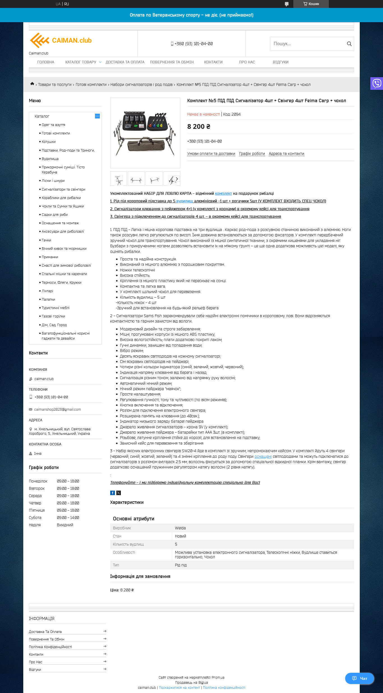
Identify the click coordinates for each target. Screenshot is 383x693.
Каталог (42, 116)
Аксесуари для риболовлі (63, 231)
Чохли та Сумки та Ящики (63, 206)
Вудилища (50, 159)
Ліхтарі (47, 291)
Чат (363, 678)
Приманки (50, 257)
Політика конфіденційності (50, 647)
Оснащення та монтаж (60, 223)
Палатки (48, 299)
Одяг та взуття (53, 125)
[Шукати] (349, 44)
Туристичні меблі (56, 308)
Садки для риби (55, 214)
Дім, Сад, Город (54, 325)
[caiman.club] (61, 41)
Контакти (213, 62)
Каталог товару (80, 62)
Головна (45, 62)
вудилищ (184, 201)
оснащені (263, 456)
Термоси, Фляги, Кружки (61, 282)
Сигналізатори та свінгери (63, 189)
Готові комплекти (91, 84)
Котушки (49, 141)
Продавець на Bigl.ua (191, 682)
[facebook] (112, 493)
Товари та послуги (54, 84)
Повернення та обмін (172, 62)
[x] (118, 493)
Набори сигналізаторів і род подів (141, 84)
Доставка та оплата (125, 62)
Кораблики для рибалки (61, 198)
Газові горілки (53, 316)
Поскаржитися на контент (179, 687)
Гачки (46, 240)
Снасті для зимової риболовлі (66, 265)
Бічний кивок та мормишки (64, 248)
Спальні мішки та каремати (64, 274)
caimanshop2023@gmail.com (57, 409)
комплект (223, 193)
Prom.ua (218, 677)
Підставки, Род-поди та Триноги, (68, 150)
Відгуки (281, 62)
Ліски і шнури (53, 181)
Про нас (247, 62)
